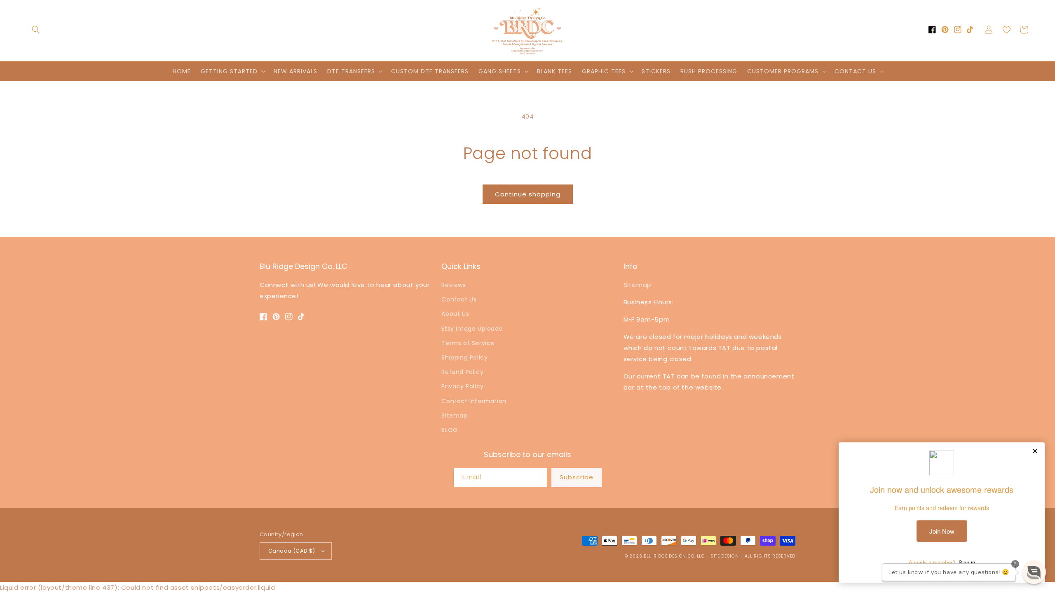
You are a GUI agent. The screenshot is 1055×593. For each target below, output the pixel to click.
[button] (36, 30)
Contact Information (473, 401)
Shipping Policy (464, 357)
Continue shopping (527, 194)
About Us (455, 314)
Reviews (453, 285)
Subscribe (576, 477)
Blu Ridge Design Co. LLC (674, 556)
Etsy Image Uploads (471, 329)
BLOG (449, 430)
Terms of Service (468, 343)
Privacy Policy (462, 386)
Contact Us (458, 299)
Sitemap (454, 415)
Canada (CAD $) (291, 551)
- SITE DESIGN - (725, 556)
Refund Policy (462, 372)
